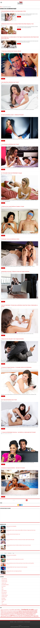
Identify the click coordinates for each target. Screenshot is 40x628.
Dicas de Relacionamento (5, 584)
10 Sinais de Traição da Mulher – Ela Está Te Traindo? (13, 467)
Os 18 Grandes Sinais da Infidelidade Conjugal (11, 173)
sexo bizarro (17, 616)
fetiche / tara (24, 613)
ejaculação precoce (8, 613)
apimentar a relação (8, 609)
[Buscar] (27, 500)
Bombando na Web (4, 12)
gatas (28, 613)
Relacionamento (10, 52)
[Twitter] (22, 505)
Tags (13, 553)
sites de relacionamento (28, 616)
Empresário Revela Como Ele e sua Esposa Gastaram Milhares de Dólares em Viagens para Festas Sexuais (20, 530)
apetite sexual (3, 609)
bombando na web (28, 609)
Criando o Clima (4, 583)
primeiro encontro (35, 615)
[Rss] (18, 505)
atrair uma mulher (16, 609)
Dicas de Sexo (4, 586)
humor (30, 613)
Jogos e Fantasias (4, 590)
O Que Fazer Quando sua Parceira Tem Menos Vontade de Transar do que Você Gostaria (18, 545)
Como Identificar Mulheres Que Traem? (10, 82)
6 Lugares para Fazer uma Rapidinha (11, 526)
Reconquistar (3, 598)
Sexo (2, 602)
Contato (15, 621)
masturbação (30, 614)
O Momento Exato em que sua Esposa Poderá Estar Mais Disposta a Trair (17, 23)
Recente (2, 553)
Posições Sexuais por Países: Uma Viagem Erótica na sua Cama (15, 559)
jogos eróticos (15, 614)
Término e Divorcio (4, 604)
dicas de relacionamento (24, 612)
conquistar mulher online (4, 612)
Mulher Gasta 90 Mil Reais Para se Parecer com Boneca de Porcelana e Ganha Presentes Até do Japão (20, 539)
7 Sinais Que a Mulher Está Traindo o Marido (11, 51)
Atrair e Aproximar (4, 578)
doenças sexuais (3, 613)
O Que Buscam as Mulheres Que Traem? (10, 144)
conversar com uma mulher (13, 612)
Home (2, 6)
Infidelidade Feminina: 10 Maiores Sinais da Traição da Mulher (15, 271)
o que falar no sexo (7, 615)
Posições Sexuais (4, 593)
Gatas (2, 587)
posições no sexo (22, 615)
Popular (5, 553)
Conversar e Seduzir (4, 581)
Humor (3, 589)
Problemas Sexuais (4, 596)
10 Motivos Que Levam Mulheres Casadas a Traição (12, 206)
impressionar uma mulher (9, 614)
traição (32, 616)
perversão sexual (17, 615)
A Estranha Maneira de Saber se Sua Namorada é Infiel (13, 11)
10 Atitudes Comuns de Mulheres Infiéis (10, 239)
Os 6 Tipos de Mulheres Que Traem (9, 399)
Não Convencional (4, 592)
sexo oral (20, 616)
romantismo (4, 616)
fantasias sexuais (18, 613)
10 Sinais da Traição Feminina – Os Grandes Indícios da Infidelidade (16, 367)
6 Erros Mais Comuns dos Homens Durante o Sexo (13, 534)
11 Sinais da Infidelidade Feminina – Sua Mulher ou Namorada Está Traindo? (18, 432)
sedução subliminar (9, 616)
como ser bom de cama (32, 611)
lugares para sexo (25, 614)
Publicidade (11, 621)
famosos (13, 613)
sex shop (23, 616)
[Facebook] (20, 505)
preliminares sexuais (29, 615)
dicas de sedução (33, 612)
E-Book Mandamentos (20, 621)
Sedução (3, 601)
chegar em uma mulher (23, 611)
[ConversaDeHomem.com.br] (20, 2)
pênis (2, 616)
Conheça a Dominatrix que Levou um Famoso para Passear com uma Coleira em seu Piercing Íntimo (20, 563)
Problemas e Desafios (4, 52)
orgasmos (12, 615)
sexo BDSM (13, 616)
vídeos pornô (36, 616)
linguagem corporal (20, 614)
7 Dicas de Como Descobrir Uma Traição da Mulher (12, 338)
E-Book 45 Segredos (27, 621)
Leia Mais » (19, 16)
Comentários (9, 553)
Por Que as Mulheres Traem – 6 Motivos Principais (12, 114)
